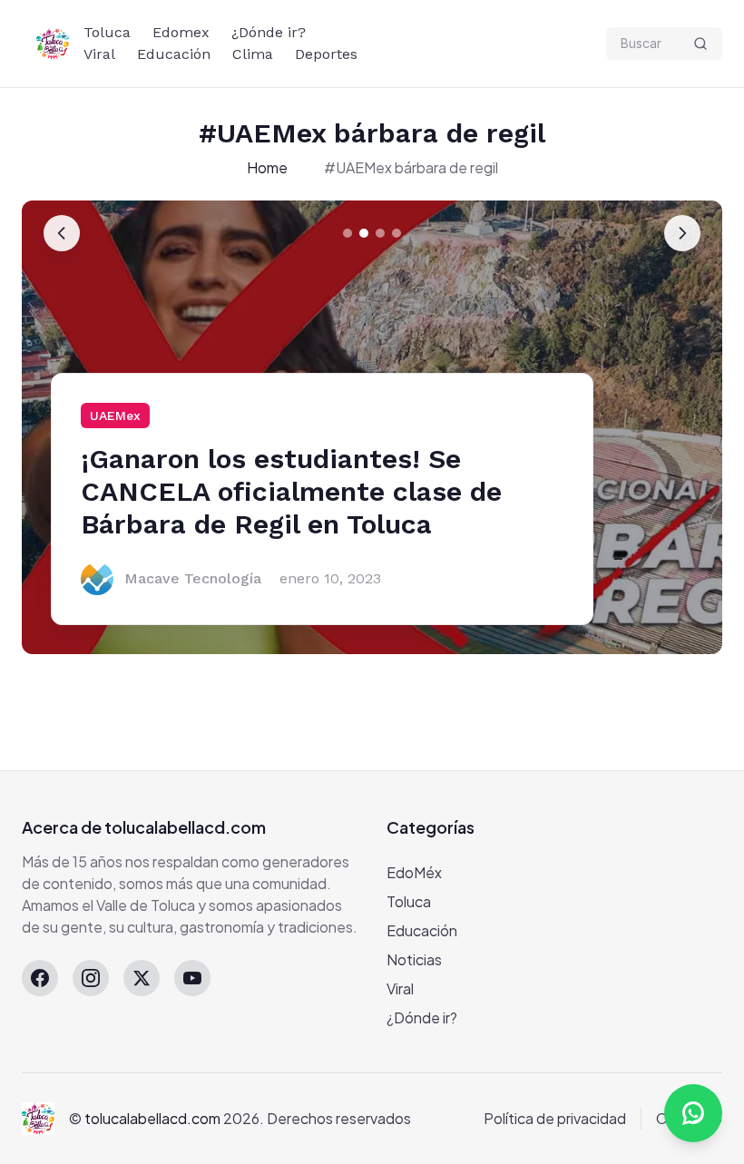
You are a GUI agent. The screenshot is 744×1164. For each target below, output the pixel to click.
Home (267, 167)
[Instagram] (91, 978)
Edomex (181, 32)
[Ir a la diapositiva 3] (380, 233)
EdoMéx (414, 872)
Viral (99, 54)
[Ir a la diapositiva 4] (396, 233)
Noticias (414, 959)
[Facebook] (40, 978)
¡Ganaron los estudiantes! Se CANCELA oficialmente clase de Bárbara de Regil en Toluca (291, 491)
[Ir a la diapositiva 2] (363, 233)
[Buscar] (700, 43)
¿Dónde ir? (268, 32)
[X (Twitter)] (141, 978)
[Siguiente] (682, 233)
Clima (252, 54)
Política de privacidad (555, 1118)
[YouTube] (192, 978)
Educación (173, 54)
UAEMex (115, 415)
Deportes (326, 54)
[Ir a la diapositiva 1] (347, 233)
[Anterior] (62, 233)
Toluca (107, 32)
